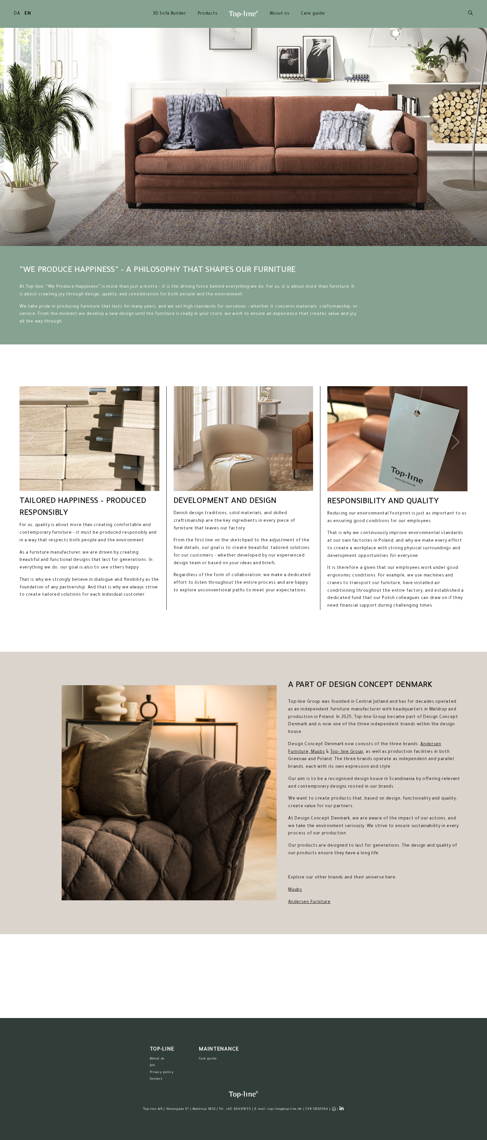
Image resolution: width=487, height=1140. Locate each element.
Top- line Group (347, 752)
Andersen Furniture (309, 902)
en (28, 14)
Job (152, 1065)
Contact (156, 1079)
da (17, 14)
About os (280, 14)
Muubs (318, 752)
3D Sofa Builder (169, 14)
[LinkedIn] (342, 1108)
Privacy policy (162, 1072)
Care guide (313, 14)
